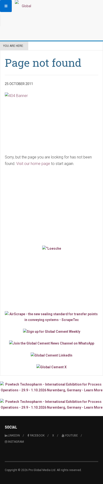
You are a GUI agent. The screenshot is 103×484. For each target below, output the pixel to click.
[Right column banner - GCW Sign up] (51, 331)
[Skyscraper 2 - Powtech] (51, 404)
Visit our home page (33, 163)
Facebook (37, 435)
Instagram (15, 441)
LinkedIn (13, 435)
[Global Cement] (24, 6)
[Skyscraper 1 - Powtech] (51, 387)
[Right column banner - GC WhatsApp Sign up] (51, 343)
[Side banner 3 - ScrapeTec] (51, 317)
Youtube (71, 435)
